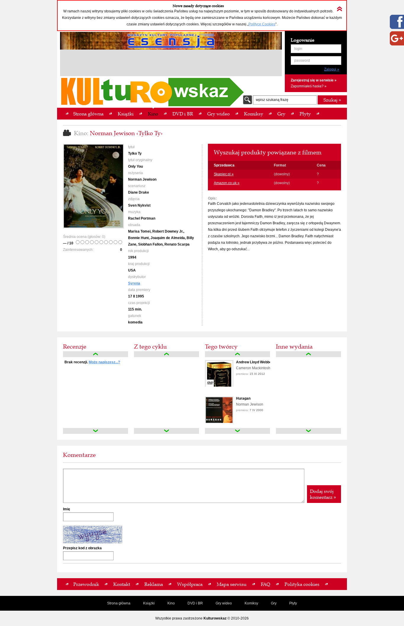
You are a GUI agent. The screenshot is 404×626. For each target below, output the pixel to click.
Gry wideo (224, 603)
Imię (66, 509)
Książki (149, 603)
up (95, 354)
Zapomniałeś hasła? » (309, 86)
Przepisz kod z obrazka (82, 548)
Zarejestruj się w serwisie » (314, 80)
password (302, 60)
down (95, 431)
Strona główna (118, 603)
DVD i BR (195, 603)
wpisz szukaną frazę (272, 100)
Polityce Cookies (261, 24)
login (298, 49)
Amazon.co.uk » (227, 183)
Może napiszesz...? (104, 362)
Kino (171, 603)
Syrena (134, 283)
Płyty (293, 603)
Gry (274, 603)
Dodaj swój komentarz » (323, 494)
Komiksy (251, 603)
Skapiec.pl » (224, 174)
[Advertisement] (171, 63)
